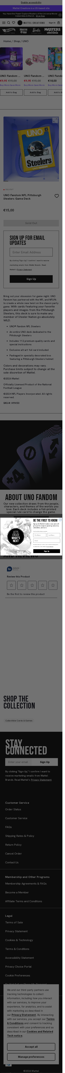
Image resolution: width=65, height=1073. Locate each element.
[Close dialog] (60, 519)
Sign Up (46, 551)
